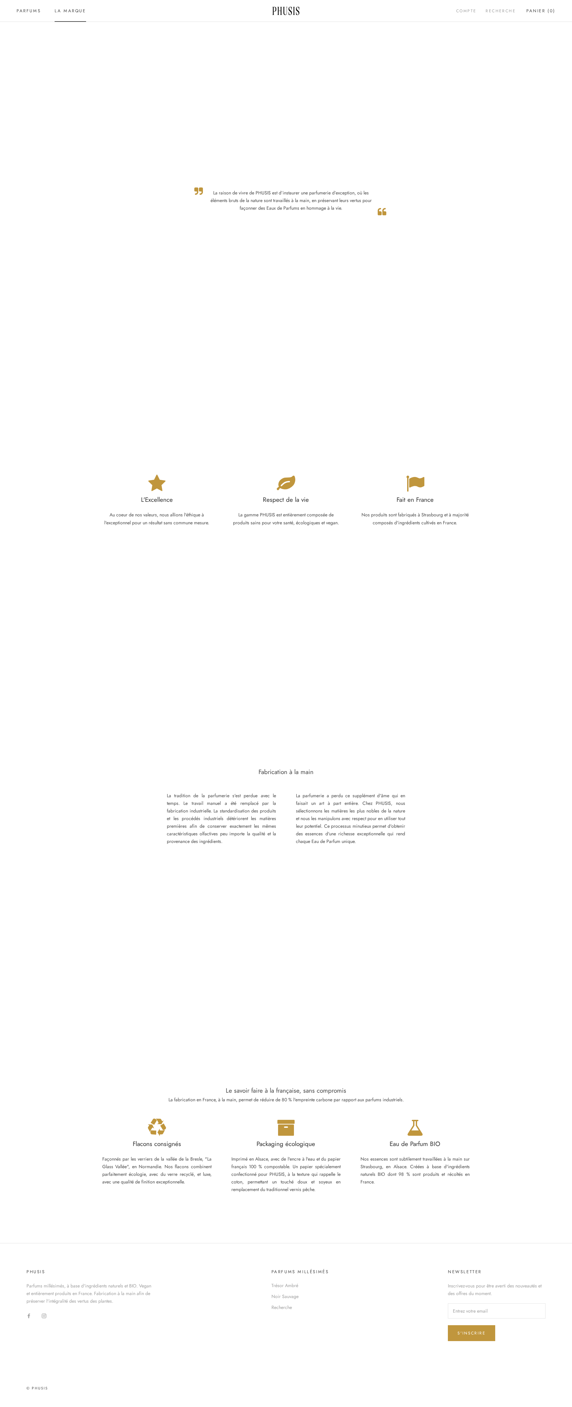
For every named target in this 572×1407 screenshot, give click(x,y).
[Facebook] (28, 1315)
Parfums (29, 11)
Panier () (540, 11)
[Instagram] (44, 1315)
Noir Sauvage (285, 1296)
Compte (466, 11)
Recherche (501, 11)
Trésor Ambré (284, 1285)
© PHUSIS (37, 1388)
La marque (70, 11)
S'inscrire (471, 1333)
